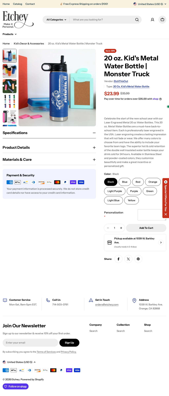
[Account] (152, 20)
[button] (165, 198)
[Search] (137, 20)
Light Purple (115, 191)
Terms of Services (46, 351)
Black (111, 181)
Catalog (17, 3)
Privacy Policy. (68, 351)
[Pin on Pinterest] (138, 259)
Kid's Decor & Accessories (29, 43)
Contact (30, 3)
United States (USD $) (150, 4)
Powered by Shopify (32, 379)
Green (149, 191)
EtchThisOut (121, 81)
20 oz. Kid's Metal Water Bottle (131, 86)
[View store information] (161, 242)
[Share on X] (128, 259)
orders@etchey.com (106, 304)
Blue (124, 181)
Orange (153, 181)
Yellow (131, 200)
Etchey (15, 379)
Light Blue (113, 200)
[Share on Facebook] (118, 259)
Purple (134, 191)
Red (138, 181)
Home (6, 3)
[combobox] (92, 20)
